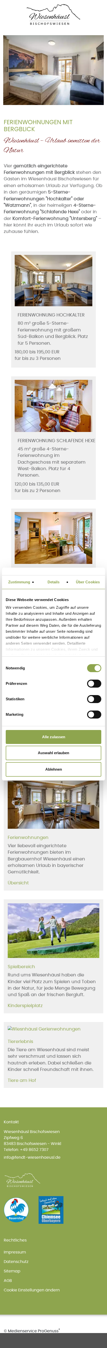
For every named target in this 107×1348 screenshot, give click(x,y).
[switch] (91, 684)
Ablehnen (53, 769)
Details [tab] (54, 582)
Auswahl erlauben (53, 753)
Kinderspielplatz (25, 1006)
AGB (8, 1281)
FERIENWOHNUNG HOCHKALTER (51, 315)
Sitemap (12, 1271)
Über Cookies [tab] (88, 582)
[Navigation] (100, 6)
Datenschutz (16, 1262)
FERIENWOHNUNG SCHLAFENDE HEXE (56, 441)
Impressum (15, 1252)
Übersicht (18, 883)
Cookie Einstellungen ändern (32, 1290)
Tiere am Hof (22, 1080)
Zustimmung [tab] (19, 582)
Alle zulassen (53, 737)
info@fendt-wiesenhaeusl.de (32, 1157)
